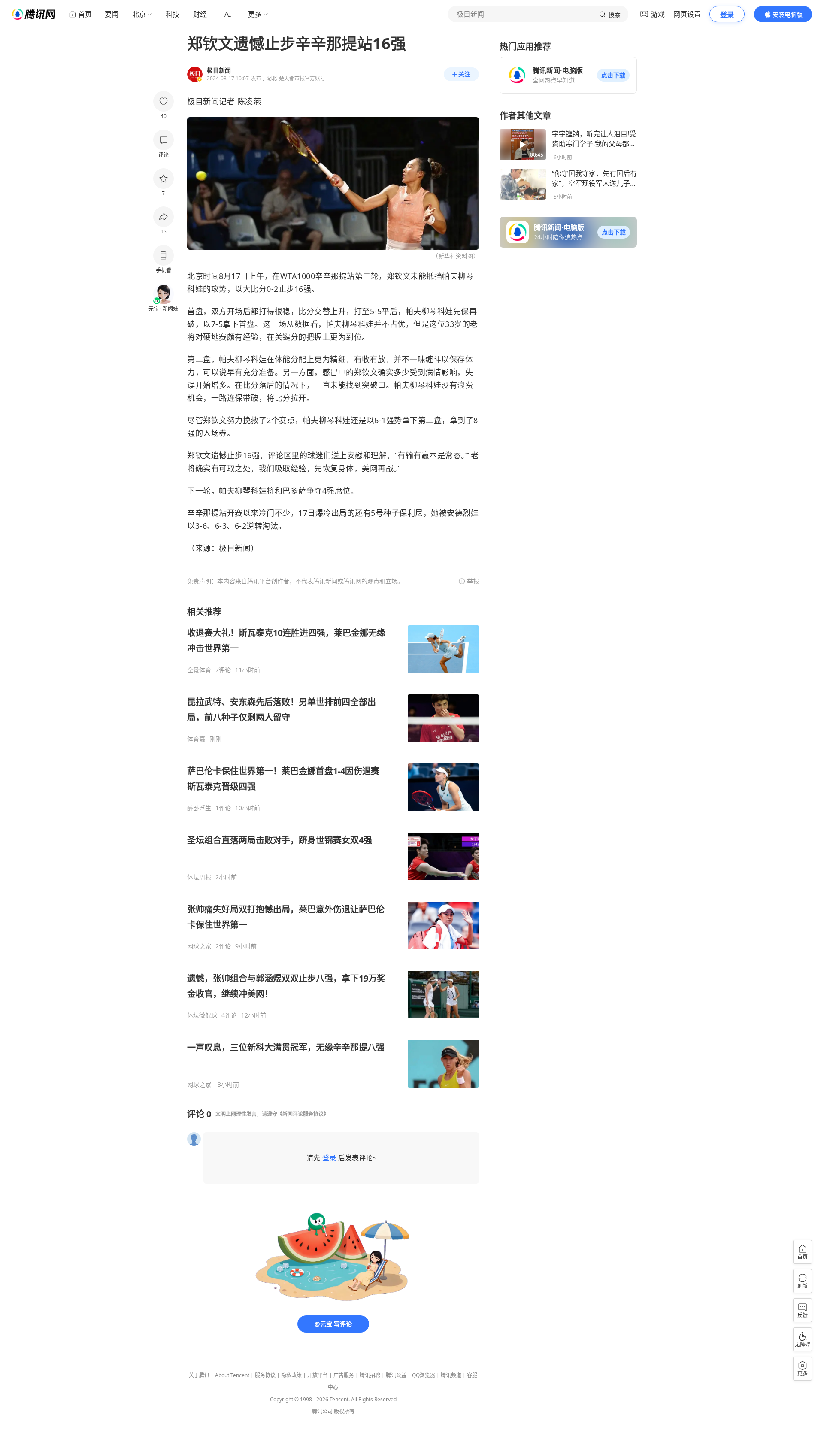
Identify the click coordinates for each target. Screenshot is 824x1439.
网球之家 (199, 946)
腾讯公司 (322, 1411)
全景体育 (199, 670)
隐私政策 (291, 1375)
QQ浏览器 (423, 1375)
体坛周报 (199, 877)
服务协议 (265, 1375)
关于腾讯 (199, 1375)
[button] (613, 75)
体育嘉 (196, 739)
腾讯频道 (451, 1375)
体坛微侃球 (202, 1015)
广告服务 (343, 1375)
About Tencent (232, 1375)
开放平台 (317, 1375)
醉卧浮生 (199, 808)
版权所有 (344, 1411)
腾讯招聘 (370, 1375)
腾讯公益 (396, 1375)
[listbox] (333, 847)
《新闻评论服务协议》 (303, 1114)
